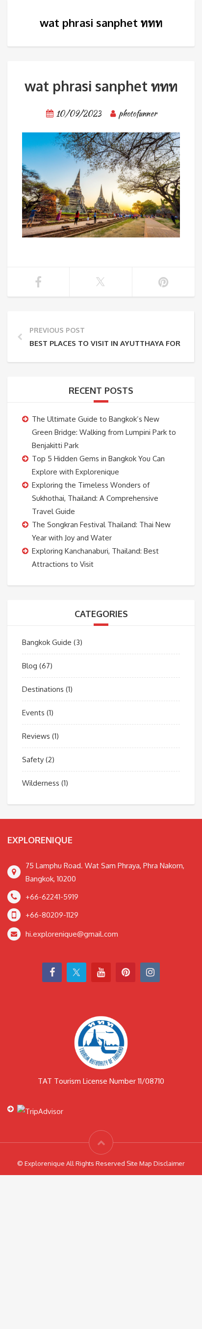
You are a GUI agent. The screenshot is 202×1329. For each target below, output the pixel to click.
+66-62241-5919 (51, 896)
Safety (33, 759)
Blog (29, 665)
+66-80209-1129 (51, 915)
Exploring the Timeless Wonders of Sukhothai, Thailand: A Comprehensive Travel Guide (95, 498)
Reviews (36, 736)
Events (33, 712)
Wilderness (40, 783)
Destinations (43, 689)
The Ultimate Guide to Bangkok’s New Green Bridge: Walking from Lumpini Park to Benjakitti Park (104, 432)
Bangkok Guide (47, 642)
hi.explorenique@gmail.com (71, 934)
